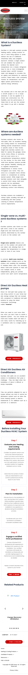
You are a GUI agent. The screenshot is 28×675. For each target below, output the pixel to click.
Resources (4, 657)
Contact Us (22, 2)
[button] (5, 609)
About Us (14, 2)
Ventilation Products (6, 654)
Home (2, 648)
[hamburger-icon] (26, 10)
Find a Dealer (5, 660)
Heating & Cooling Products (8, 651)
